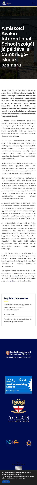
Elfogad (6, 482)
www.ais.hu (14, 276)
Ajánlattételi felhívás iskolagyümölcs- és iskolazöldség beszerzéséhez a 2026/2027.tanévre (17, 307)
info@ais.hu (11, 281)
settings (21, 478)
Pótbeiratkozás (9, 314)
